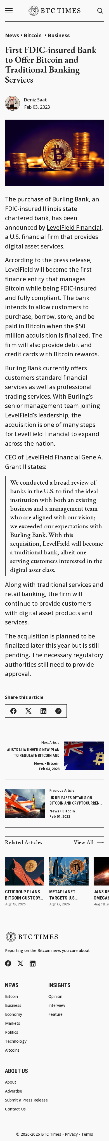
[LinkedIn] (32, 963)
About (10, 1082)
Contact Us (15, 1109)
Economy (13, 1014)
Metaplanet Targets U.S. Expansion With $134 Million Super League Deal (68, 895)
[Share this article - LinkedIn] (43, 711)
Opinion (55, 996)
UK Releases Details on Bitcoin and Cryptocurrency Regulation (76, 801)
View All (84, 842)
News (12, 35)
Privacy (71, 1134)
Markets (12, 1023)
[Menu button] (9, 11)
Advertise (13, 1091)
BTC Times (51, 1134)
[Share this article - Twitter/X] (28, 711)
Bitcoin (33, 35)
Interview (56, 1005)
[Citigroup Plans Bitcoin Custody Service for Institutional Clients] (24, 871)
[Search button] (100, 11)
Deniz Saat (35, 100)
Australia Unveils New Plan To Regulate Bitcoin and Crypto (33, 753)
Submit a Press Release (26, 1100)
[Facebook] (8, 963)
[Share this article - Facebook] (13, 711)
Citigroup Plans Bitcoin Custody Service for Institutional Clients (22, 895)
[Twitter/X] (20, 963)
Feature (55, 1014)
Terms (87, 1134)
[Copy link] (58, 711)
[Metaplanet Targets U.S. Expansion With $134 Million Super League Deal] (68, 871)
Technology (16, 1041)
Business (59, 35)
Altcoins (12, 1050)
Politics (11, 1032)
